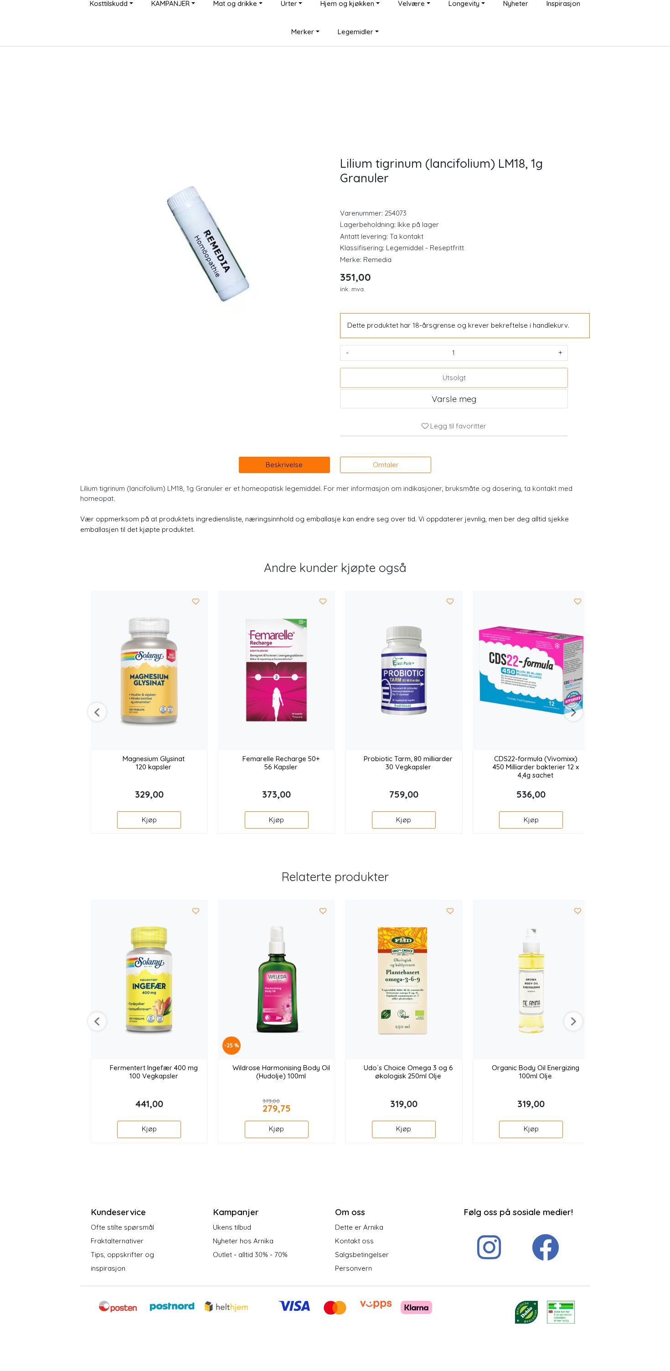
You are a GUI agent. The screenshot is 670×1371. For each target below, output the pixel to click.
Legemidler (355, 31)
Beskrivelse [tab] (284, 464)
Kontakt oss (354, 1241)
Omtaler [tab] (386, 464)
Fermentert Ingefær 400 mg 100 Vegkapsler (154, 1072)
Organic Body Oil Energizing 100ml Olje (535, 1072)
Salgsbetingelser (362, 1254)
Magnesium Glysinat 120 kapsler (154, 763)
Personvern (353, 1268)
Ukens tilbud (232, 1227)
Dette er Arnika (359, 1227)
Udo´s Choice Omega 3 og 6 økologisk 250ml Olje (408, 1072)
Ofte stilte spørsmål (122, 1227)
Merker (302, 31)
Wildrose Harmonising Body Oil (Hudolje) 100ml (281, 1072)
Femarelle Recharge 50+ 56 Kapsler (281, 763)
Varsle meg (454, 398)
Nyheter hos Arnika (243, 1241)
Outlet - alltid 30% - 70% (250, 1254)
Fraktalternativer (117, 1241)
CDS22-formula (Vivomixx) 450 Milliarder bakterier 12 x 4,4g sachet (536, 767)
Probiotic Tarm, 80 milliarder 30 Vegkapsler (408, 763)
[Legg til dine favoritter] (196, 602)
